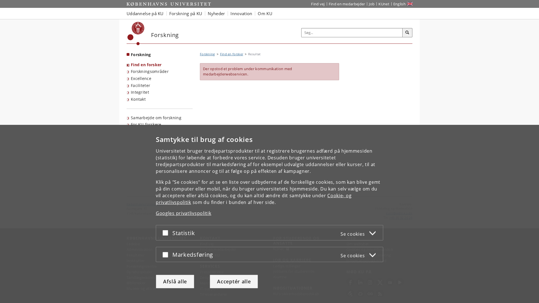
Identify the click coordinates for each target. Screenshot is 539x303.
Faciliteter (140, 85)
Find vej (318, 3)
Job (371, 3)
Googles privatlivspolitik (183, 213)
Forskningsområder (150, 71)
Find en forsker (146, 64)
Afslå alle (175, 281)
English (399, 3)
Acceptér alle (234, 281)
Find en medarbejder (347, 3)
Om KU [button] (265, 13)
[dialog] (269, 214)
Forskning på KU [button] (185, 13)
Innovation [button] (241, 13)
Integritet (140, 92)
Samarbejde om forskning (156, 117)
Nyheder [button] (216, 13)
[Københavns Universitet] (136, 33)
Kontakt (138, 99)
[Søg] (407, 33)
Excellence (141, 78)
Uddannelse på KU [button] (145, 13)
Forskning (141, 54)
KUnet (383, 3)
